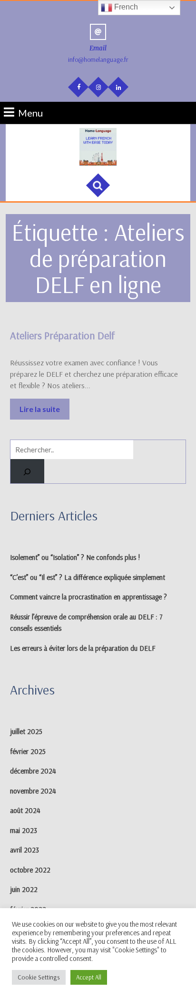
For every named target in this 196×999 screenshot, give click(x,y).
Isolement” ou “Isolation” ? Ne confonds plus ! (75, 557)
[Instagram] (97, 86)
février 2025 (28, 751)
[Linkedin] (117, 86)
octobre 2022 (30, 869)
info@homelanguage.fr (98, 59)
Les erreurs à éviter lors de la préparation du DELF (82, 648)
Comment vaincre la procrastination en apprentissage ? (88, 596)
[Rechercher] (27, 471)
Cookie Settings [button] (39, 977)
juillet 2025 (26, 731)
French (125, 7)
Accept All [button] (88, 977)
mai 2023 (23, 830)
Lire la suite (44, 406)
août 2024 (25, 810)
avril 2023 (24, 849)
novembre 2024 (33, 790)
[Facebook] (77, 86)
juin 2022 (24, 889)
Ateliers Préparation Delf (62, 335)
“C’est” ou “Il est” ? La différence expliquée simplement (87, 577)
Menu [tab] (30, 112)
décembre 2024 (33, 770)
